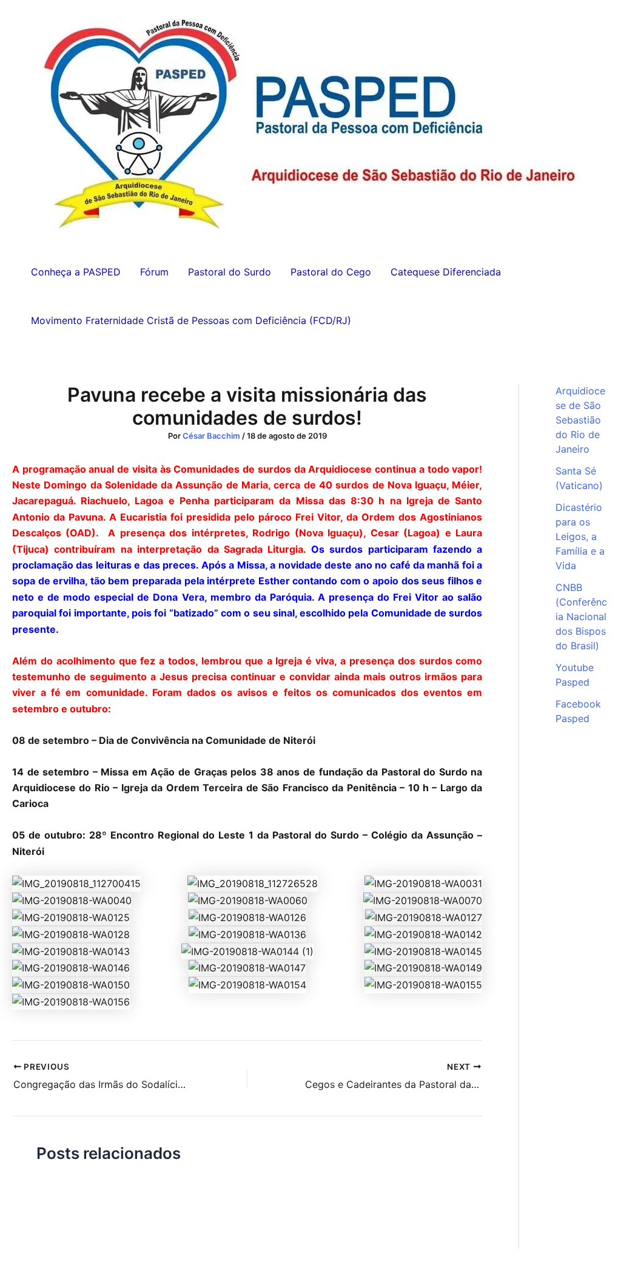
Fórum (154, 272)
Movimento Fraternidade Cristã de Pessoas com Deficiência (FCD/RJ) (191, 320)
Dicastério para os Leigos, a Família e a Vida (580, 536)
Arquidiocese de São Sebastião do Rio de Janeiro (580, 420)
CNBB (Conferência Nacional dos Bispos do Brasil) (581, 616)
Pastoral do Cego (330, 272)
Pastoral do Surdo (229, 272)
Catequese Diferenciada (446, 272)
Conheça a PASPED (76, 272)
